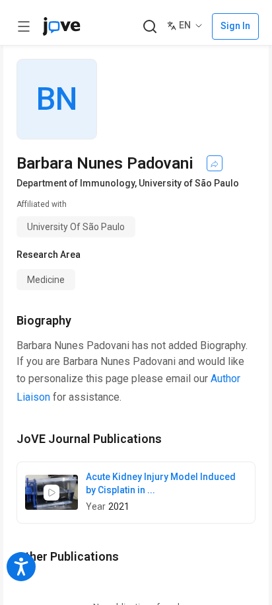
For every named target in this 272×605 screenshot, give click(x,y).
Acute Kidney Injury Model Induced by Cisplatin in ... (161, 483)
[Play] (51, 493)
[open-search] (149, 26)
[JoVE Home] (61, 26)
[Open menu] (23, 26)
